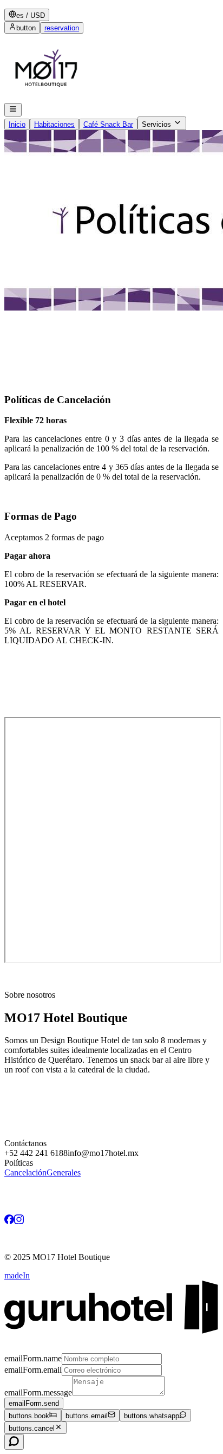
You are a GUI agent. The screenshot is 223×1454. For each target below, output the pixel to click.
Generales (64, 1172)
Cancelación (25, 1172)
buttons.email (86, 1416)
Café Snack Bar (108, 124)
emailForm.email (33, 1369)
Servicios (156, 124)
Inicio (17, 124)
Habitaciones (54, 124)
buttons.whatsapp (151, 1416)
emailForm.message (38, 1392)
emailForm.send (34, 1403)
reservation (61, 28)
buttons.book (29, 1416)
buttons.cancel (32, 1428)
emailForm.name (33, 1358)
